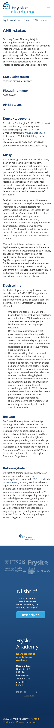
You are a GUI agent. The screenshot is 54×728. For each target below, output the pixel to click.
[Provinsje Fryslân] (14, 570)
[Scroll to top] (47, 721)
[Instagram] (29, 696)
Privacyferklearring (26, 721)
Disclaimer (8, 721)
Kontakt (35, 718)
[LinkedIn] (17, 692)
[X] (36, 692)
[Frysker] (39, 563)
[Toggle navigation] (48, 8)
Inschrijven (31, 615)
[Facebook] (21, 692)
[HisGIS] (14, 562)
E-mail (19, 684)
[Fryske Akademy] (18, 8)
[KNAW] (39, 570)
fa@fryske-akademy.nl (33, 132)
